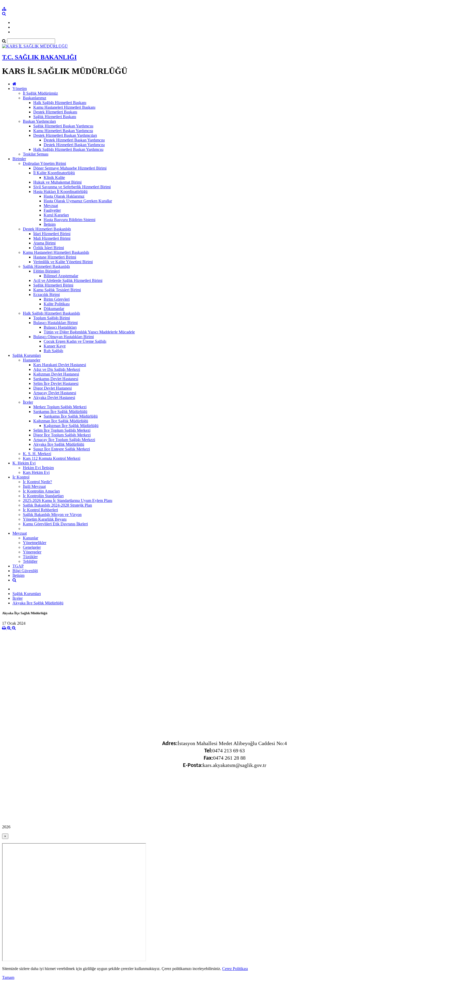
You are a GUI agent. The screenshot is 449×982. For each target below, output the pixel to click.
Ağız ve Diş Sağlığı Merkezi (56, 369)
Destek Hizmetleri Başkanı (55, 112)
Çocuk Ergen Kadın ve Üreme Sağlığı (75, 341)
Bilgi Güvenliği (25, 570)
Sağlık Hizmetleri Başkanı (54, 116)
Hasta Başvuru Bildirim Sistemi (69, 219)
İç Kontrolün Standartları (43, 496)
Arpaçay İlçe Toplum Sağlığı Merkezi (64, 439)
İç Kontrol (20, 477)
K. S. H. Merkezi (37, 453)
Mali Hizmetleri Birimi (51, 238)
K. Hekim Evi (24, 463)
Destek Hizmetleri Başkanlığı (47, 229)
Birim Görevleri (57, 299)
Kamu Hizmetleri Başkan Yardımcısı (63, 130)
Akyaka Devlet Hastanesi (54, 397)
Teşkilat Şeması (35, 154)
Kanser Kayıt (54, 346)
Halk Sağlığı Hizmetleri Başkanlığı (51, 313)
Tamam (8, 977)
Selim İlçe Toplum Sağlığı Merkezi (61, 430)
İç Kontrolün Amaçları (41, 491)
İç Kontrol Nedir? (37, 482)
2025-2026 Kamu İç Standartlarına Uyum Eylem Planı (67, 500)
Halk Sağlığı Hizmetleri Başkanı (59, 102)
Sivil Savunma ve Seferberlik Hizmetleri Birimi (72, 187)
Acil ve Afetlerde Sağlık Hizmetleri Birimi (67, 280)
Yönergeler (32, 552)
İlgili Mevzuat (34, 486)
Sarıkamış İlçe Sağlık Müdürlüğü (60, 411)
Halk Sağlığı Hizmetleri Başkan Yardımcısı (68, 149)
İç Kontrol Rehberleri (40, 510)
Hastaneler (31, 360)
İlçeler (28, 402)
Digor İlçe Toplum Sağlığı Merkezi (62, 435)
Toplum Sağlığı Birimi (51, 318)
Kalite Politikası (57, 304)
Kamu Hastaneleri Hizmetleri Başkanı (64, 107)
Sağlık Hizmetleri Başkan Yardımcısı (63, 126)
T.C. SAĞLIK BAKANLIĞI (39, 57)
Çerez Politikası (235, 968)
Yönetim (19, 88)
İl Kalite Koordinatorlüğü (54, 173)
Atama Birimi (44, 243)
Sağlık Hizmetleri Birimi (53, 285)
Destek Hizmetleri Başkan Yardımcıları (65, 135)
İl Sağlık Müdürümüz (40, 93)
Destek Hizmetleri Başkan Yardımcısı (74, 140)
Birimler (19, 159)
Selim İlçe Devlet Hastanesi (55, 383)
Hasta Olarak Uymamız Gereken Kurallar (78, 201)
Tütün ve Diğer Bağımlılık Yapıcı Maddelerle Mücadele (89, 332)
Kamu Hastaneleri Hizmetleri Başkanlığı (56, 252)
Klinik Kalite (54, 177)
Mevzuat (51, 205)
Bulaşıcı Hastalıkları (60, 327)
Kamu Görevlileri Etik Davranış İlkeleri (55, 524)
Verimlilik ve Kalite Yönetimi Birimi (63, 262)
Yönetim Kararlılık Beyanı (45, 519)
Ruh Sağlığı (53, 350)
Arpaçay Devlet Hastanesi (54, 393)
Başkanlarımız (34, 98)
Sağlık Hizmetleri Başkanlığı (46, 266)
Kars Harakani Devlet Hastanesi (59, 365)
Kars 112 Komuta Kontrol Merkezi (51, 458)
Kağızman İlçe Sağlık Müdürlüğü (60, 421)
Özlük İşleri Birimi (48, 248)
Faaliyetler (52, 210)
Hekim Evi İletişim (38, 468)
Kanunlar (30, 538)
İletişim (50, 224)
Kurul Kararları (56, 215)
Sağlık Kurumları (26, 355)
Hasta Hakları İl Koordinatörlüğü (60, 191)
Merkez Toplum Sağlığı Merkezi (60, 407)
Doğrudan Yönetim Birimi (44, 163)
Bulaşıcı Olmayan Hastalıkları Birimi (63, 336)
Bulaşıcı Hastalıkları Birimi (55, 322)
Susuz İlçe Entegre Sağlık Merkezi (61, 449)
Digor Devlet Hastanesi (52, 388)
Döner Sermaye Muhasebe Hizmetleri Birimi (70, 168)
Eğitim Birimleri (46, 271)
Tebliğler (30, 561)
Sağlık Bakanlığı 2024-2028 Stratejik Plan (57, 505)
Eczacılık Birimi (46, 294)
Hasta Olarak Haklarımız (64, 196)
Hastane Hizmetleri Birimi (54, 257)
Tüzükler (30, 556)
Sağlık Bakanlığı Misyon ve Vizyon (52, 514)
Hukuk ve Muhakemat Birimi (57, 182)
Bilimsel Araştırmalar (61, 276)
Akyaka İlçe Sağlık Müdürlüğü (58, 444)
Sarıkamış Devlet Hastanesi (55, 379)
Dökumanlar (54, 308)
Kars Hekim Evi (36, 472)
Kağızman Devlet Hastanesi (56, 374)
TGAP (18, 566)
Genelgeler (32, 547)
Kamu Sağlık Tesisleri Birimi (57, 290)
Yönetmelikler (34, 542)
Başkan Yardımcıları (39, 121)
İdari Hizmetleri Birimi (51, 233)
